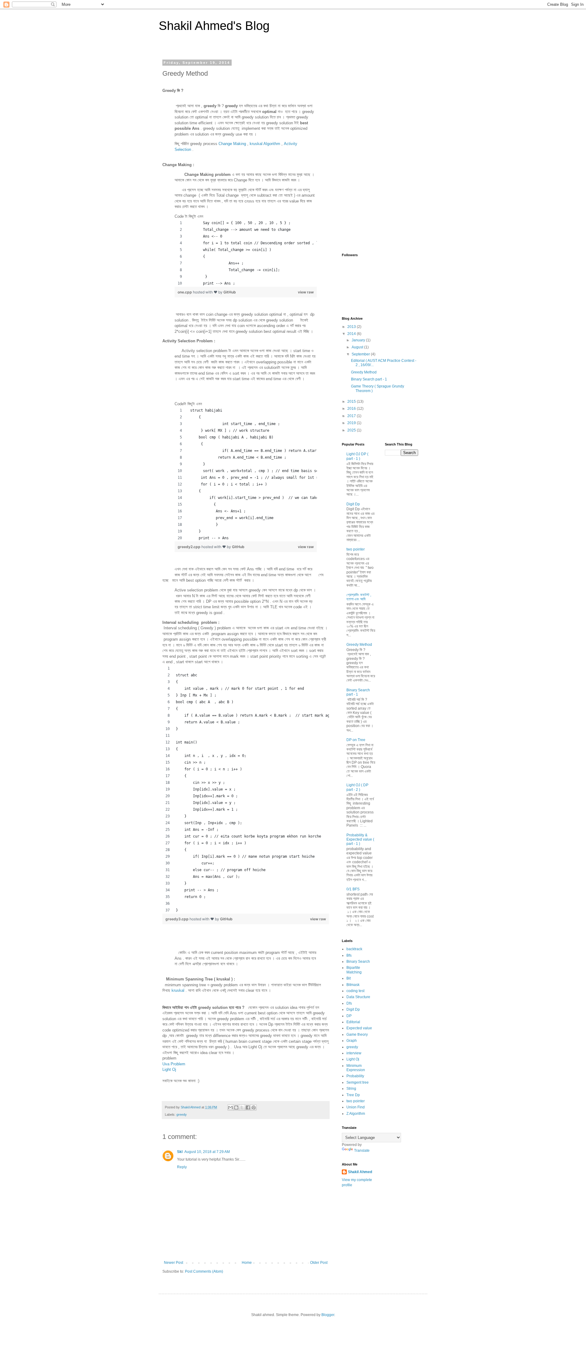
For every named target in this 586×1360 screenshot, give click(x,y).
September (361, 354)
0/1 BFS (353, 889)
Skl (180, 1152)
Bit (348, 978)
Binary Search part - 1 (369, 379)
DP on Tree (355, 740)
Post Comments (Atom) (204, 1271)
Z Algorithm (355, 1113)
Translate (362, 1150)
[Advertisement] (380, 152)
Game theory (357, 1034)
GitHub (229, 292)
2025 (352, 430)
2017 (352, 416)
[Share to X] (242, 1107)
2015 (352, 401)
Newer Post (173, 1262)
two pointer (355, 549)
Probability (355, 1076)
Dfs (349, 1003)
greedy (181, 1114)
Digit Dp (353, 504)
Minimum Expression (355, 1068)
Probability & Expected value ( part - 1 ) (360, 839)
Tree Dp (353, 1095)
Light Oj (169, 1069)
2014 (352, 334)
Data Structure (358, 997)
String (351, 1088)
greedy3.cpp (177, 919)
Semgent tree (357, 1082)
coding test (355, 991)
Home (247, 1262)
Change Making (232, 143)
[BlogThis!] (236, 1107)
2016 (352, 408)
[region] (246, 253)
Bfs (349, 955)
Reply (182, 1167)
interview (353, 1053)
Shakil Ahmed (360, 1172)
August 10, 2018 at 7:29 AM (207, 1152)
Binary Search (358, 961)
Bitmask (353, 985)
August (358, 347)
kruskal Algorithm (265, 143)
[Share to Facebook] (248, 1107)
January (359, 340)
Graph (351, 1040)
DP (349, 1016)
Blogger (327, 1315)
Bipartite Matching (354, 969)
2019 (352, 423)
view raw (306, 292)
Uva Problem (173, 1064)
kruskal (178, 990)
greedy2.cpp (189, 546)
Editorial (353, 1022)
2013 (352, 327)
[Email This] (230, 1107)
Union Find (355, 1107)
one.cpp (185, 292)
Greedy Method (364, 372)
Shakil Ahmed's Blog (214, 25)
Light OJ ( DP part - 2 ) (357, 787)
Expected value (359, 1028)
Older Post (318, 1262)
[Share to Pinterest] (254, 1107)
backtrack (354, 949)
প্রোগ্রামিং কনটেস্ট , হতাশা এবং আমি (358, 597)
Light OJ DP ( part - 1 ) (357, 456)
